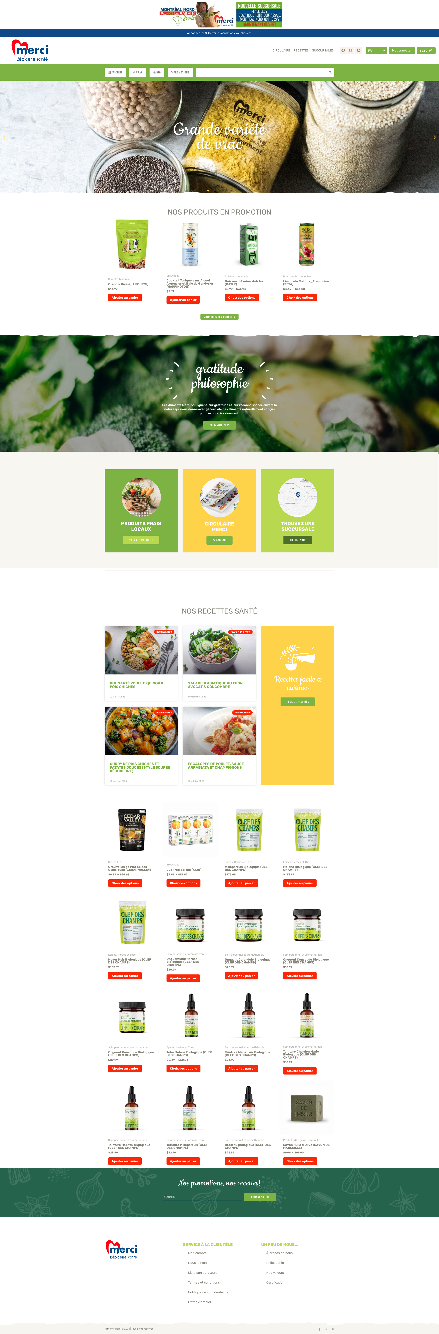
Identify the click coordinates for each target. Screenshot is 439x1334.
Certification (275, 1282)
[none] (376, 50)
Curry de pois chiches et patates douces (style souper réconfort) (140, 767)
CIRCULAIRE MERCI (219, 526)
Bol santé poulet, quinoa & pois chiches (137, 685)
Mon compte (197, 1253)
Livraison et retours (203, 1273)
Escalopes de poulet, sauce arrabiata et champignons (216, 766)
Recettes (301, 50)
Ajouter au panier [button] (125, 297)
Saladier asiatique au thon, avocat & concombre (216, 685)
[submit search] (329, 72)
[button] (4, 137)
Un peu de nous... (279, 1244)
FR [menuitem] (370, 50)
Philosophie (275, 1263)
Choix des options (241, 297)
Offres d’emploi (199, 1302)
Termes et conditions (204, 1282)
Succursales (323, 50)
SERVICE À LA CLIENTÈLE (208, 1244)
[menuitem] (376, 50)
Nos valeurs (275, 1273)
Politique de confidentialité (208, 1292)
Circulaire (281, 50)
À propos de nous (279, 1253)
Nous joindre (197, 1263)
